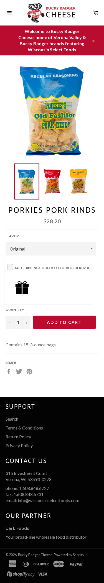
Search (12, 418)
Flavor (12, 236)
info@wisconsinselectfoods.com (48, 500)
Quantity (15, 310)
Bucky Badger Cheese (35, 555)
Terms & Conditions (24, 427)
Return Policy (18, 436)
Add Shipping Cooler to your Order (52, 268)
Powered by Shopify (69, 555)
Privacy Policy (19, 445)
